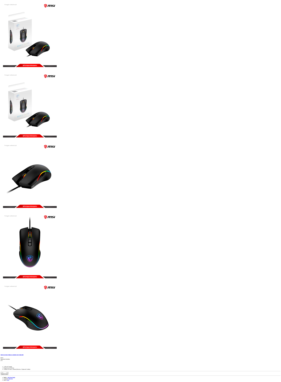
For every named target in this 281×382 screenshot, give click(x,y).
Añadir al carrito (4, 374)
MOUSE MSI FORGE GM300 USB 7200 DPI (12, 355)
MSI (8, 380)
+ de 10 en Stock (11, 377)
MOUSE (11, 378)
